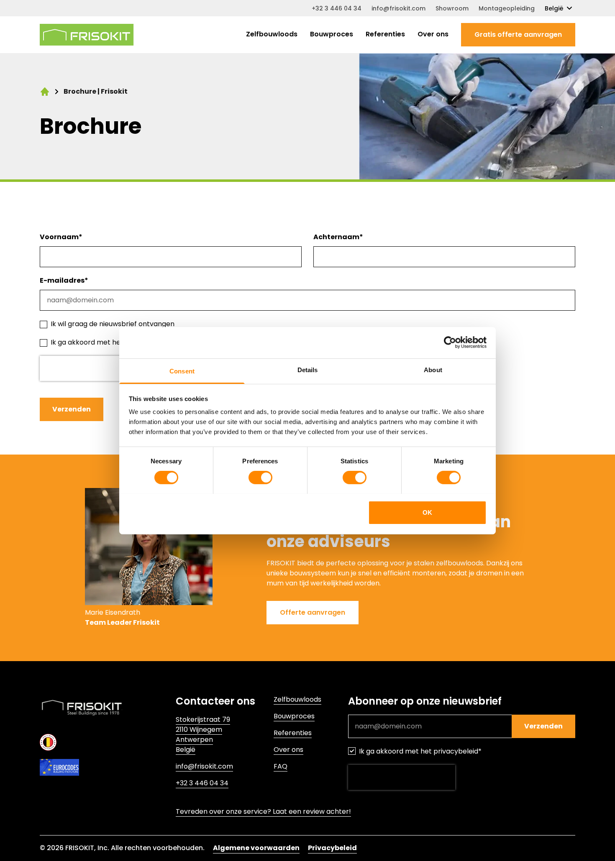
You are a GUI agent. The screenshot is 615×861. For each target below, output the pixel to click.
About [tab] (433, 369)
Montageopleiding (507, 8)
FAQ (280, 766)
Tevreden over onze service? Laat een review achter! (263, 811)
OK (427, 512)
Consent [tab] (182, 370)
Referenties (385, 34)
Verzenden (71, 409)
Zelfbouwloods (271, 34)
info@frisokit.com (398, 8)
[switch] (260, 477)
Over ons (433, 34)
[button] (518, 34)
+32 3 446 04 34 (336, 8)
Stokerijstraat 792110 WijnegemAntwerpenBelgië (203, 734)
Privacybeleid (332, 848)
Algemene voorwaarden (256, 848)
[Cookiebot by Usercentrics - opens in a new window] (450, 342)
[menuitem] (271, 34)
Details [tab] (307, 369)
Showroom (452, 8)
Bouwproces (331, 34)
